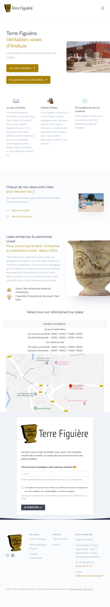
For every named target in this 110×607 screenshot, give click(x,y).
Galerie (57, 544)
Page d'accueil (60, 538)
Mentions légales (75, 589)
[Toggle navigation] (103, 8)
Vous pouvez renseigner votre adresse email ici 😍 (48, 467)
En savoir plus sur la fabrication (26, 79)
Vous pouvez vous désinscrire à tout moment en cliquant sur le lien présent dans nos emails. (54, 497)
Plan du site (88, 589)
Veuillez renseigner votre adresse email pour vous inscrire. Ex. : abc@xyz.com (51, 480)
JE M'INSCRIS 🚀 (33, 507)
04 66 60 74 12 (84, 566)
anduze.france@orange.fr (90, 575)
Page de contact (84, 539)
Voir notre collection (20, 68)
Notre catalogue (38, 538)
